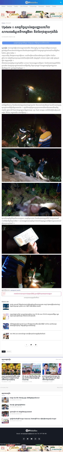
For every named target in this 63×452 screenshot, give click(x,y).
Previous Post (4, 387)
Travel (54, 6)
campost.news (15, 290)
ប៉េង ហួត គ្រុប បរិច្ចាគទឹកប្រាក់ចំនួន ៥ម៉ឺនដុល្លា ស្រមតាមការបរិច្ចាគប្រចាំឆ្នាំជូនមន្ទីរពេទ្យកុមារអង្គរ (31, 378)
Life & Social (24, 6)
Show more (58, 359)
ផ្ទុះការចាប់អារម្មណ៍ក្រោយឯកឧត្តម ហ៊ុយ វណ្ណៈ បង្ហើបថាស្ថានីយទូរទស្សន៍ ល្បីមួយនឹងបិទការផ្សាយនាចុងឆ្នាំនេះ (51, 378)
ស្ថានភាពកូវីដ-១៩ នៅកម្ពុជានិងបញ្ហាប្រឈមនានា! (21, 412)
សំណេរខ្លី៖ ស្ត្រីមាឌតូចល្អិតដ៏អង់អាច (17, 405)
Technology (33, 6)
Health (48, 6)
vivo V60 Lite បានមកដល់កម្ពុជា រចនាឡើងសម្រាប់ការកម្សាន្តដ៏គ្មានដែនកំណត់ (27, 334)
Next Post (59, 387)
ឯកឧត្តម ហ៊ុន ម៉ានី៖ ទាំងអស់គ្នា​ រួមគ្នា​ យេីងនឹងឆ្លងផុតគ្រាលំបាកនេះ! (25, 398)
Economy (41, 6)
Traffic (16, 6)
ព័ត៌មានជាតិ (8, 23)
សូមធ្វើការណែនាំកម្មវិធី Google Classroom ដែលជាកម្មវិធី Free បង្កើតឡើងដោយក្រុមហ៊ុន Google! (33, 419)
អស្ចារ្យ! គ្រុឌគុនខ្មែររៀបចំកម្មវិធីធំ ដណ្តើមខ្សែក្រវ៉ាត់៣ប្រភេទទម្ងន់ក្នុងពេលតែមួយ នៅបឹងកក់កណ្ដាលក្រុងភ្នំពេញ (11, 378)
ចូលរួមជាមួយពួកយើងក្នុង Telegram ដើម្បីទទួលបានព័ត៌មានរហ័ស (31, 43)
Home (3, 6)
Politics (9, 6)
